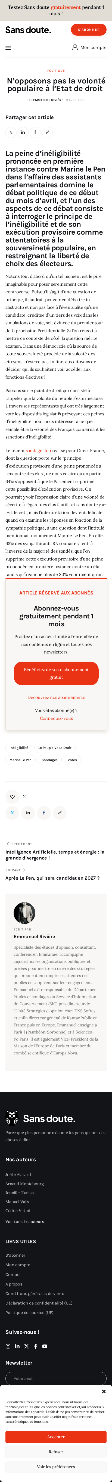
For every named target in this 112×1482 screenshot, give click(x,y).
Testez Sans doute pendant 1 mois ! (56, 10)
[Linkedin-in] (17, 1346)
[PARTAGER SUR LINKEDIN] (23, 132)
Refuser (56, 1451)
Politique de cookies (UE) (29, 1312)
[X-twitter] (26, 1346)
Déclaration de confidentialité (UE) (39, 1303)
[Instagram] (8, 1346)
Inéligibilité (19, 748)
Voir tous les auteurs (24, 1221)
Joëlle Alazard (18, 1174)
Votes (72, 760)
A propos (13, 1284)
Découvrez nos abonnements (56, 697)
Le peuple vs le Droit (54, 748)
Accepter (56, 1436)
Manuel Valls (17, 1201)
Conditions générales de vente (34, 1293)
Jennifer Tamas (19, 1192)
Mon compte (93, 47)
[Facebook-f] (35, 1346)
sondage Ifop (38, 450)
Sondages (50, 760)
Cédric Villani (17, 1210)
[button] (104, 1391)
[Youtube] (44, 1346)
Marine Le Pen (21, 760)
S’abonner (15, 1255)
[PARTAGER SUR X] (11, 132)
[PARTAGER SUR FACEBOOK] (35, 132)
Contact (13, 1274)
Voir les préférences (56, 1466)
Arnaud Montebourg (24, 1183)
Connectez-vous (56, 718)
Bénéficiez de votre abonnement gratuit (56, 673)
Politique (56, 71)
